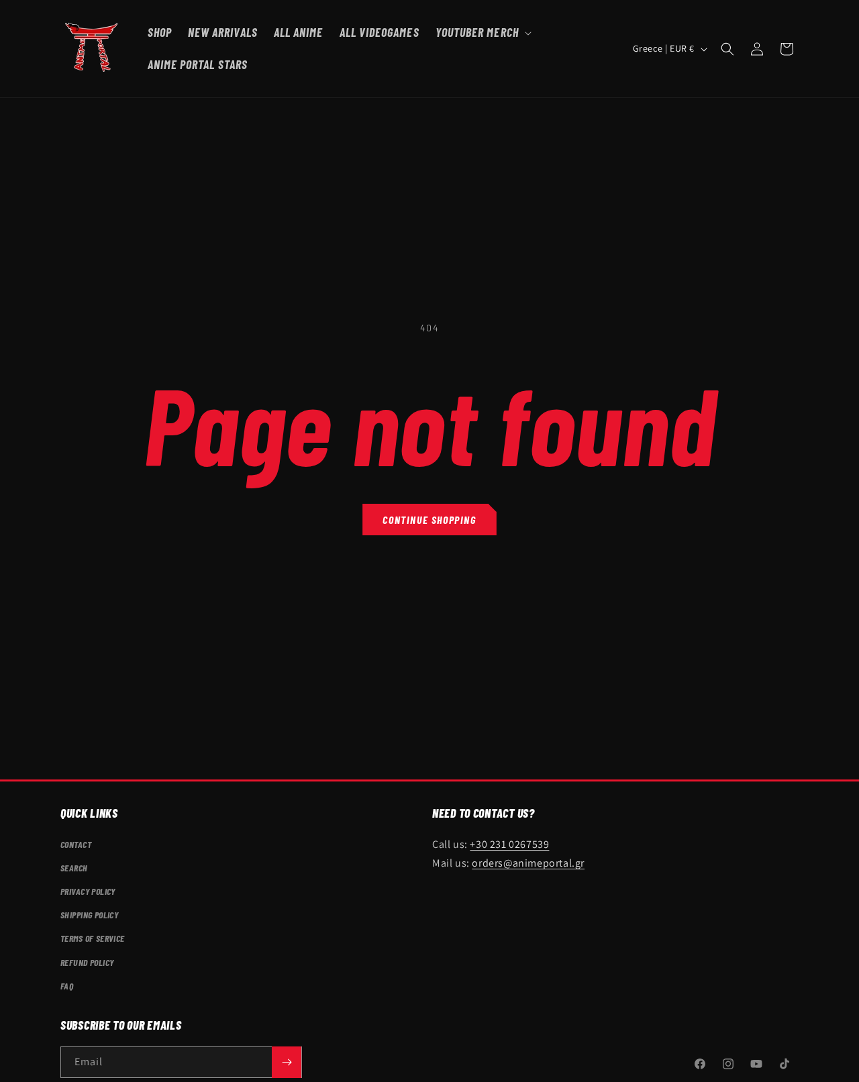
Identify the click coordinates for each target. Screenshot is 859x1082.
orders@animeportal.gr (528, 863)
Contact (75, 843)
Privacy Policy (87, 891)
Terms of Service (92, 938)
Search (74, 867)
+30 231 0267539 (509, 843)
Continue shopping (429, 519)
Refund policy (86, 961)
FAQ (66, 985)
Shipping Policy (89, 914)
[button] (482, 32)
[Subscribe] (286, 1062)
